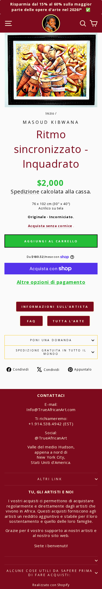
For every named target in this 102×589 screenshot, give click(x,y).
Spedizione (25, 191)
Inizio (50, 113)
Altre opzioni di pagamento (51, 282)
